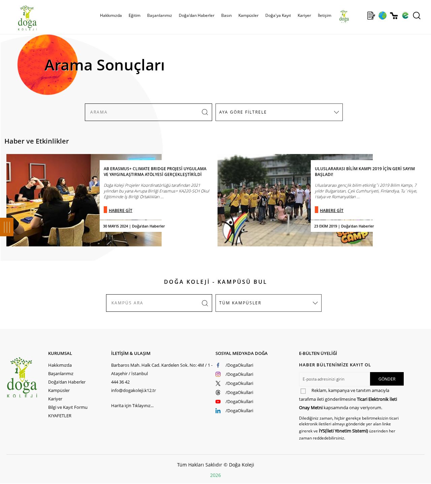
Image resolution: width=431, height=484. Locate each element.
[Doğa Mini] (360, 15)
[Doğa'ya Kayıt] (371, 15)
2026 (215, 475)
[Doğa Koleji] (27, 377)
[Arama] (416, 15)
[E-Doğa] (405, 15)
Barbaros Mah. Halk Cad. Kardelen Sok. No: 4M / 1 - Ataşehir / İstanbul (161, 369)
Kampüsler (248, 15)
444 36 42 (120, 382)
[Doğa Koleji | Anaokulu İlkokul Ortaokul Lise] (20, 18)
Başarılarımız (60, 373)
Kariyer (304, 15)
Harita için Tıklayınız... (132, 405)
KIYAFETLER (59, 416)
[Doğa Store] (394, 16)
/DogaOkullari (239, 365)
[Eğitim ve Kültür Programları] (382, 15)
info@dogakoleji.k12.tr (133, 390)
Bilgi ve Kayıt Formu (68, 407)
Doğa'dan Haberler (196, 15)
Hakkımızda (60, 365)
